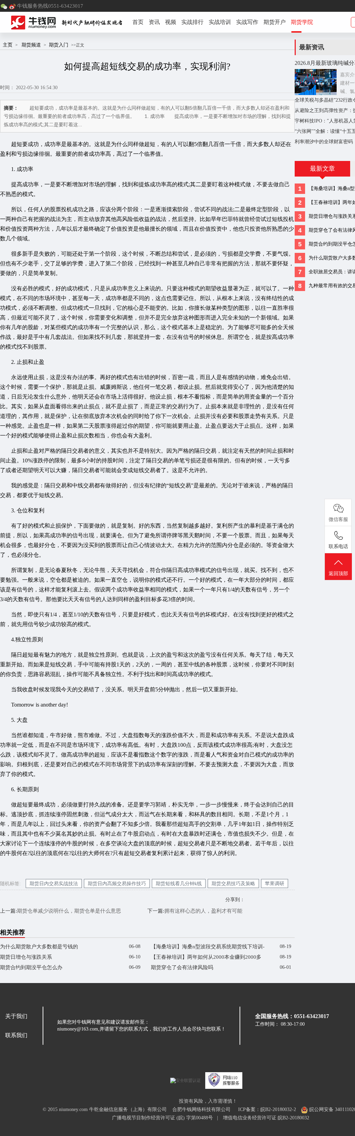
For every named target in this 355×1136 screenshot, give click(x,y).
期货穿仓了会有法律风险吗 (182, 967)
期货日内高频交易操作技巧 (117, 883)
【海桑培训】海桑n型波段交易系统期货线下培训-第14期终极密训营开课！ (208, 948)
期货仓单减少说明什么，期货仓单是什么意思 (69, 911)
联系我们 (16, 1035)
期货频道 (31, 45)
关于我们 (16, 1016)
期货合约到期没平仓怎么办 (31, 967)
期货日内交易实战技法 (53, 883)
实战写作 (247, 22)
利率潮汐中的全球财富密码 (324, 141)
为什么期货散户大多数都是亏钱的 (39, 946)
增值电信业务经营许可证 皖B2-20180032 (266, 1117)
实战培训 (220, 22)
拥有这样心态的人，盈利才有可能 (203, 911)
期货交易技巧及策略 (233, 883)
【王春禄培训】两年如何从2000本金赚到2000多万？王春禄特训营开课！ (206, 958)
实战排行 (192, 22)
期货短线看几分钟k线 (179, 883)
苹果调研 (274, 883)
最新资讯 (311, 47)
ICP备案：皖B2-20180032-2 (267, 1109)
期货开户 (274, 22)
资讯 (154, 22)
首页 (138, 22)
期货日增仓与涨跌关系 (26, 957)
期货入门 (58, 45)
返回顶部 (338, 573)
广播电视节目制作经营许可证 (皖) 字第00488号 (164, 1117)
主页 (7, 45)
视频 (170, 22)
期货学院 (302, 22)
